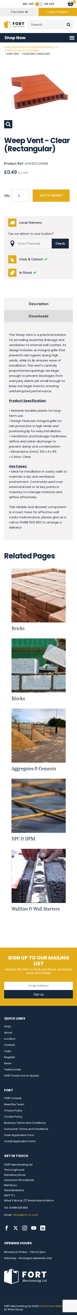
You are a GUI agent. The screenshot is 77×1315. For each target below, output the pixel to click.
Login (7, 1051)
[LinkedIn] (42, 1228)
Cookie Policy (13, 1117)
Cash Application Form (19, 1135)
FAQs (7, 1026)
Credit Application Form (20, 1141)
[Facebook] (6, 1228)
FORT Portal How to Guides (21, 1076)
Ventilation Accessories (23, 50)
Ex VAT (49, 4)
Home (7, 47)
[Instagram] (24, 1228)
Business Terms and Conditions (25, 1123)
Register (9, 1057)
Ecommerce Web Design (55, 1306)
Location (9, 1039)
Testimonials (12, 1069)
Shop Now (15, 38)
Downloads (38, 316)
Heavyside (19, 47)
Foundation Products (43, 47)
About (8, 1033)
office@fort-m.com (25, 1215)
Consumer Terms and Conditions (26, 1129)
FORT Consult (12, 1098)
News (7, 1063)
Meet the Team (14, 1104)
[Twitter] (15, 1228)
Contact (9, 1045)
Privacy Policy (13, 1110)
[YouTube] (33, 1228)
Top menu (17, 12)
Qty (7, 195)
